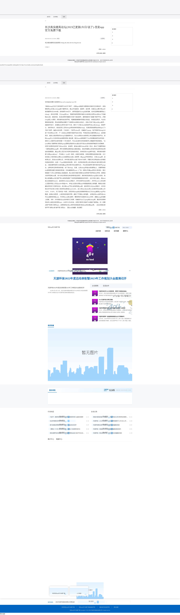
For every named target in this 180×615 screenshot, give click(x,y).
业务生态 (107, 231)
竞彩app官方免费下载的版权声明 (87, 607)
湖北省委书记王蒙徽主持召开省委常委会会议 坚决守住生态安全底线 (69, 433)
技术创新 (116, 231)
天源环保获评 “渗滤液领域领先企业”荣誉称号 (111, 316)
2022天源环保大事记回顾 (106, 299)
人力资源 (79, 593)
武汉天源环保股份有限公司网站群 (65, 602)
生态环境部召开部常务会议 (57, 421)
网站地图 (116, 607)
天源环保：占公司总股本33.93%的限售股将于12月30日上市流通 (111, 421)
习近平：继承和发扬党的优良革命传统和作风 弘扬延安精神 (66, 417)
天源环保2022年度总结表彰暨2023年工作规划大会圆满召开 (90, 278)
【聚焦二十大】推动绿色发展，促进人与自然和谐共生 (65, 429)
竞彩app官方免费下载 (54, 227)
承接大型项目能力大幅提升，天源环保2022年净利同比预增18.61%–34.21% (114, 417)
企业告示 (51, 271)
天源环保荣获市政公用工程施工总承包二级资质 (112, 308)
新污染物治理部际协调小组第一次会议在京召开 (63, 425)
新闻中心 (125, 231)
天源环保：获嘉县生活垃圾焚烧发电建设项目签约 (107, 429)
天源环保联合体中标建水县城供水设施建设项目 (106, 425)
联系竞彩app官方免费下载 (113, 227)
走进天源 (98, 231)
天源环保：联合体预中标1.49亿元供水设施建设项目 (107, 433)
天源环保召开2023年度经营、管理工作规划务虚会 (72, 271)
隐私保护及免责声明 (104, 607)
